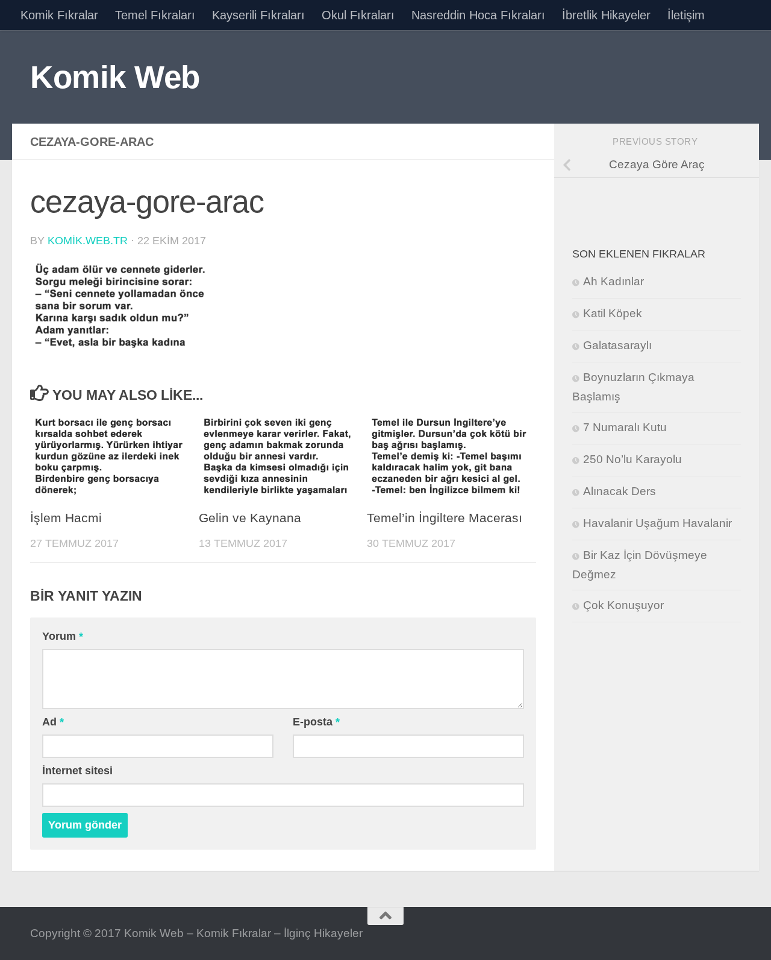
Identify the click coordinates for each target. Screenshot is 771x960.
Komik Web (115, 77)
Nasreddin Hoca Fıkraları (478, 15)
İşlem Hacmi (66, 518)
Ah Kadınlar (613, 281)
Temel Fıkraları (155, 15)
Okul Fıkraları (358, 15)
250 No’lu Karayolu (632, 459)
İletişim (686, 15)
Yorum (62, 636)
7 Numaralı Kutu (625, 427)
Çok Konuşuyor (623, 605)
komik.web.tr (88, 241)
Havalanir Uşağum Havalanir (657, 523)
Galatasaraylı (617, 345)
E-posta (316, 722)
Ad (53, 722)
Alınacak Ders (619, 491)
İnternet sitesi (77, 771)
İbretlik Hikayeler (606, 15)
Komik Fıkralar (59, 15)
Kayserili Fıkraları (258, 15)
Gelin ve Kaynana (250, 518)
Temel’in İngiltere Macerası (444, 518)
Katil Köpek (612, 313)
